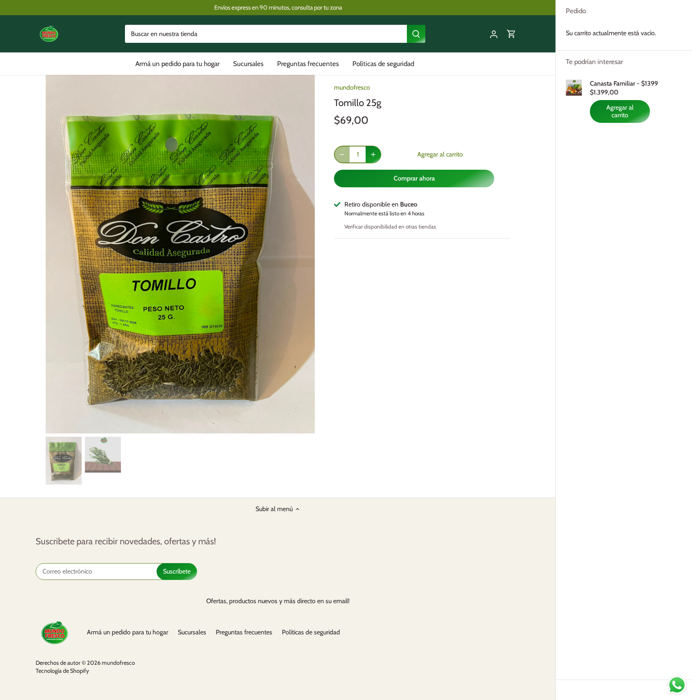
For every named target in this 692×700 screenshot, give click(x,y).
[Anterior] (58, 254)
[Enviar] (416, 34)
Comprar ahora (414, 178)
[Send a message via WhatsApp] (677, 685)
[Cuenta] (494, 34)
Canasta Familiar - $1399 (624, 83)
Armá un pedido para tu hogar (127, 632)
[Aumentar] (373, 154)
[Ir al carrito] (511, 34)
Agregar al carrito (620, 111)
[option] (180, 254)
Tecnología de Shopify (62, 670)
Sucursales (192, 632)
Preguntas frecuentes (244, 632)
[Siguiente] (303, 254)
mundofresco (352, 87)
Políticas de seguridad (311, 632)
